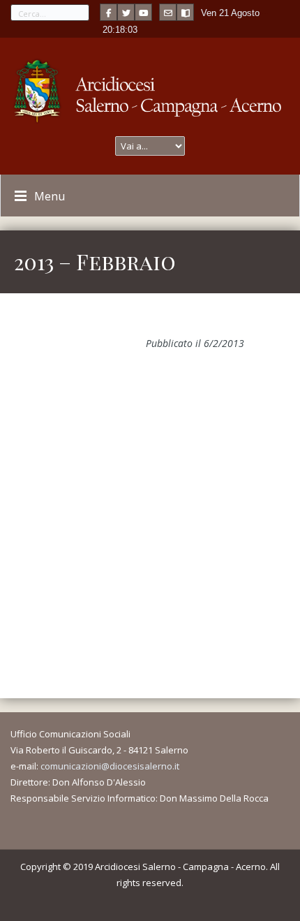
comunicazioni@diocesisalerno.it (109, 766)
